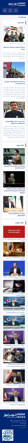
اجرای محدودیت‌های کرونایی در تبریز (16, 329)
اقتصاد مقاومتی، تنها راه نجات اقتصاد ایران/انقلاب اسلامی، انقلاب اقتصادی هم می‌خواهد (14, 191)
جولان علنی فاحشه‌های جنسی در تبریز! (15, 258)
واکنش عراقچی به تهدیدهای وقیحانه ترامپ (14, 239)
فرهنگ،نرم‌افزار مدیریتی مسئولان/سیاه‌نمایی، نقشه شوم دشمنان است (16, 365)
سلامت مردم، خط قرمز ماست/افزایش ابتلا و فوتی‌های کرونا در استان (14, 403)
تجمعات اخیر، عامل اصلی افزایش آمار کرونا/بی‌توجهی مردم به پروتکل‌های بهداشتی (14, 311)
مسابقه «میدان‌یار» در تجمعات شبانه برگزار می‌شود (14, 48)
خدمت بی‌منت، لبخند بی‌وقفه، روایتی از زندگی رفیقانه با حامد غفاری (15, 122)
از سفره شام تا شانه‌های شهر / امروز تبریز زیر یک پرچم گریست (14, 82)
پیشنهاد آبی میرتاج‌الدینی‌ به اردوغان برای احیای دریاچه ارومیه (14, 167)
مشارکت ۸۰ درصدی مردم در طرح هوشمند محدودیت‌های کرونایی (14, 346)
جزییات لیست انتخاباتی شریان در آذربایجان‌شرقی (16, 214)
